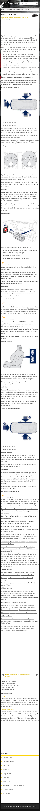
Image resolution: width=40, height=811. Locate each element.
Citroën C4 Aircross (9, 761)
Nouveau (9, 10)
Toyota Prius (6, 794)
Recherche (27, 10)
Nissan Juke (6, 769)
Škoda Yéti (6, 777)
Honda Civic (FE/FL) (9, 782)
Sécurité (3, 19)
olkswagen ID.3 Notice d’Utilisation (13, 786)
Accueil (3, 10)
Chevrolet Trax (7, 757)
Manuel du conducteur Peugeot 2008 (18, 17)
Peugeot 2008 (4, 17)
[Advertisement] (20, 27)
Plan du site (19, 10)
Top (14, 10)
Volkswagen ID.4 (8, 790)
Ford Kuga (6, 765)
